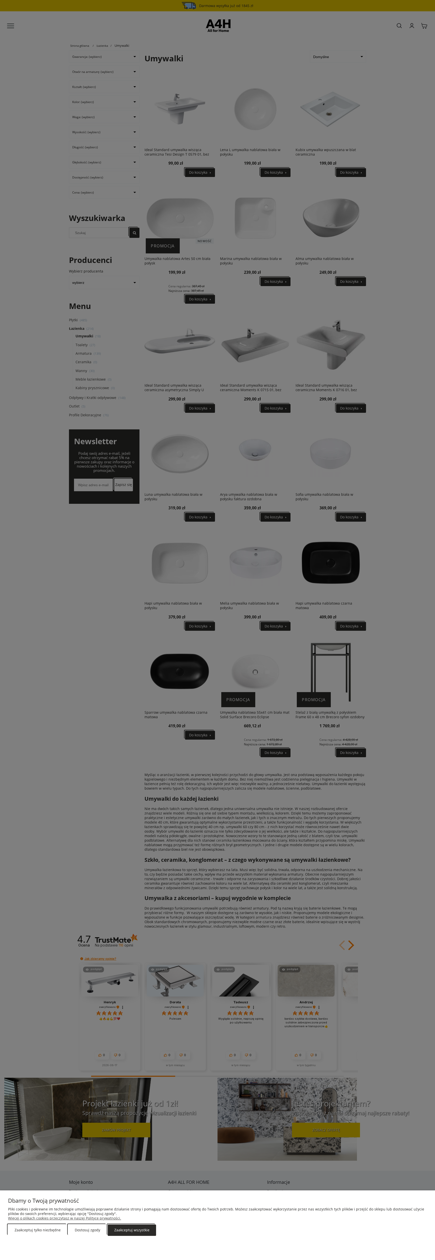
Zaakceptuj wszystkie (132, 1230)
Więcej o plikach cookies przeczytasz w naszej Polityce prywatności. (64, 1218)
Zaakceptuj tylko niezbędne (38, 1230)
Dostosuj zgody (87, 1230)
